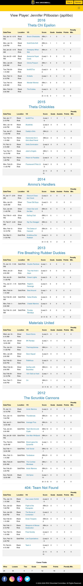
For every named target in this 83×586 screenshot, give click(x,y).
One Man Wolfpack (33, 435)
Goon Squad (30, 354)
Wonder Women (33, 82)
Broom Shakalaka (33, 36)
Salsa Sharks (32, 297)
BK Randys (30, 340)
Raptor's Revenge (30, 285)
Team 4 (28, 545)
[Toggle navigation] (79, 8)
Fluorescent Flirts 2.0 (33, 164)
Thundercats (30, 415)
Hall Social (30, 448)
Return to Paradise (32, 157)
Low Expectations (32, 538)
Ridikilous (29, 360)
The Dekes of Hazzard (31, 229)
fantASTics (31, 69)
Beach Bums (30, 334)
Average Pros (31, 422)
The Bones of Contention (30, 513)
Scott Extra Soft (32, 43)
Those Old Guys (32, 202)
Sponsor (78, 2)
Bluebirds (29, 124)
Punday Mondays (30, 311)
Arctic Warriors (31, 409)
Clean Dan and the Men (32, 210)
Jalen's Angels (31, 151)
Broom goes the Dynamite (32, 443)
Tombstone (30, 455)
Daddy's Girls (30, 131)
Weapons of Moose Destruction (32, 526)
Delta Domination (32, 144)
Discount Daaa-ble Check (32, 196)
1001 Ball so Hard (32, 373)
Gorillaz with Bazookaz (30, 368)
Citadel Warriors (33, 303)
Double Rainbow (33, 264)
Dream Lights (32, 277)
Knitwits (30, 76)
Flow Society (30, 532)
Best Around (31, 290)
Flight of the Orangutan (30, 506)
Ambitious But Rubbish (32, 236)
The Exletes (31, 89)
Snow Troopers (31, 519)
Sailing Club (31, 215)
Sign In (69, 2)
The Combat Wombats (30, 463)
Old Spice (29, 475)
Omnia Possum (32, 63)
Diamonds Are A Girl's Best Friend (32, 139)
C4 (27, 380)
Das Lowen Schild (32, 499)
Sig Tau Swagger (33, 222)
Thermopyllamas (32, 347)
